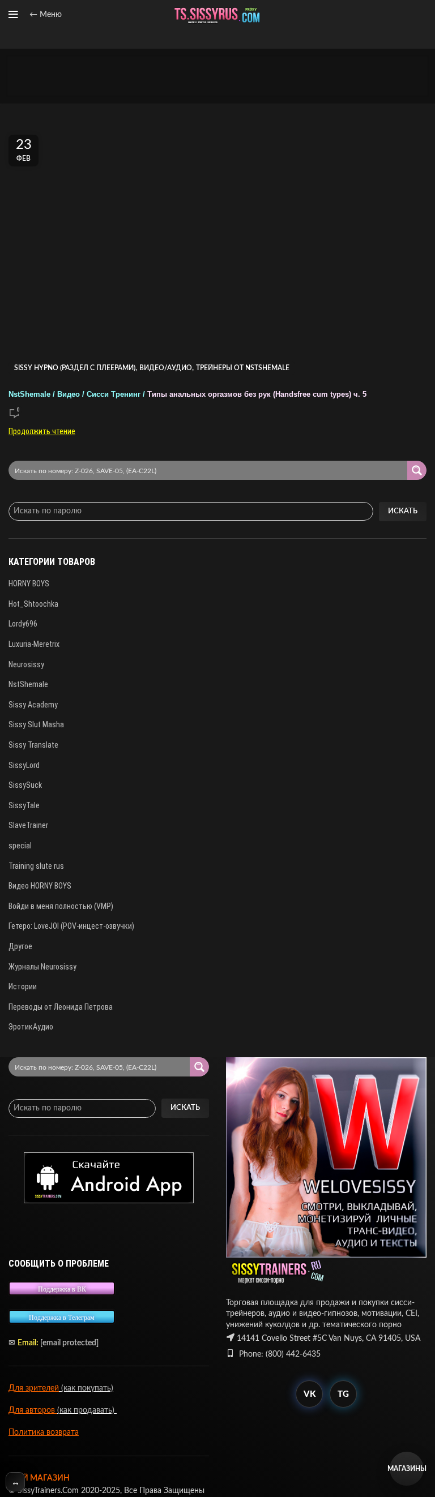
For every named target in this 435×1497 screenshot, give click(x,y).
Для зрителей (33, 1388)
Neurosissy (26, 664)
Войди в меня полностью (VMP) (60, 906)
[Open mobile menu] (13, 14)
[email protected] (69, 1343)
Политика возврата (43, 1432)
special (20, 845)
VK (309, 1394)
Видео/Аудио (165, 367)
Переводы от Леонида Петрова (60, 1006)
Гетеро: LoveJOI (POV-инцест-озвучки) (71, 925)
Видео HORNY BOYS (39, 885)
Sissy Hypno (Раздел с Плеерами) (74, 367)
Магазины (407, 1468)
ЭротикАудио (30, 1026)
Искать (402, 511)
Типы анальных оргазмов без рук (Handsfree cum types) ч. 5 (187, 394)
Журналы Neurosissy (42, 966)
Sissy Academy (33, 704)
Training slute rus (36, 865)
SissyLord (24, 765)
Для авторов (32, 1410)
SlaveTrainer (28, 825)
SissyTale (24, 805)
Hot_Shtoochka (33, 603)
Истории (22, 986)
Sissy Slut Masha (36, 724)
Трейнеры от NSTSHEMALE (242, 367)
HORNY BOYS (28, 583)
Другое (20, 946)
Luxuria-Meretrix (33, 644)
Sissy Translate (33, 744)
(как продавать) (87, 1410)
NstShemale (28, 684)
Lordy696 (22, 623)
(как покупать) (86, 1388)
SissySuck (25, 785)
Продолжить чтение (41, 431)
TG (343, 1394)
